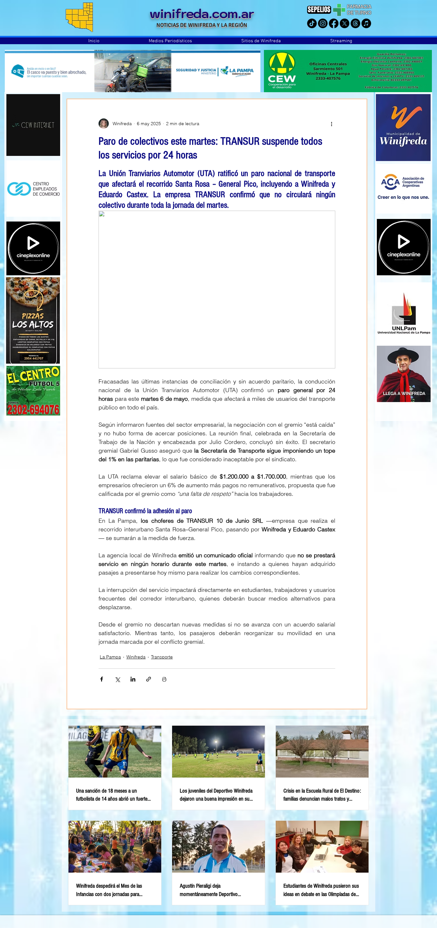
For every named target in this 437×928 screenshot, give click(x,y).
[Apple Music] (366, 23)
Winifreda (136, 657)
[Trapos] (355, 23)
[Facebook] (333, 23)
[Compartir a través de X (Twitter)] (117, 679)
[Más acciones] (331, 123)
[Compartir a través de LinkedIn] (133, 679)
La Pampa (110, 657)
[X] (344, 23)
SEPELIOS (319, 9)
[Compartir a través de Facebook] (102, 679)
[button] (170, 41)
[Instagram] (323, 23)
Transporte (162, 657)
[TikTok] (312, 23)
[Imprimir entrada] (164, 679)
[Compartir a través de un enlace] (149, 679)
